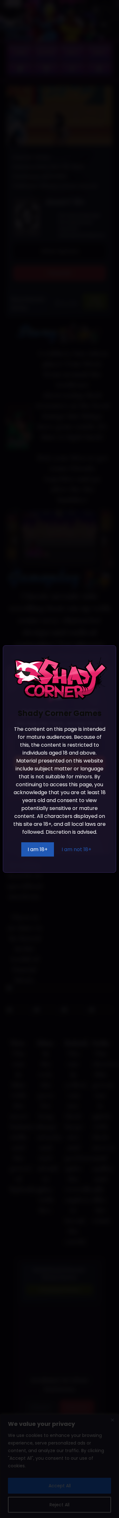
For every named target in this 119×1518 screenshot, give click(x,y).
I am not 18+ (76, 849)
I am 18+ (38, 849)
